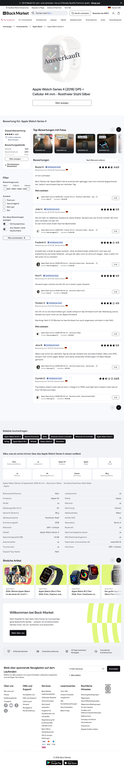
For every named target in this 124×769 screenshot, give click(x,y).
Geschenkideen (67, 707)
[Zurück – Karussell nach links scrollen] (112, 129)
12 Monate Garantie (49, 697)
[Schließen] (121, 3)
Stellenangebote (10, 698)
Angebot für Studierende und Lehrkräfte (48, 713)
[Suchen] (33, 13)
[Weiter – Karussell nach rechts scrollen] (118, 129)
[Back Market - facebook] (16, 705)
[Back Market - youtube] (11, 705)
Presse (6, 695)
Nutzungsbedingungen (90, 695)
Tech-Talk (64, 691)
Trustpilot (7, 701)
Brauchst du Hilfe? (101, 13)
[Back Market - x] (6, 711)
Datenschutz (86, 716)
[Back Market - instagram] (6, 705)
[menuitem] (41, 20)
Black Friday (65, 711)
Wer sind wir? (9, 691)
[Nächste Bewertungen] (118, 407)
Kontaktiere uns (29, 695)
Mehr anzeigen (41, 190)
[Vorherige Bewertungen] (112, 407)
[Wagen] (118, 13)
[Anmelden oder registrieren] (113, 13)
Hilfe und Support (29, 698)
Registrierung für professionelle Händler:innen (48, 723)
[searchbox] (51, 13)
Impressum (85, 726)
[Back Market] (16, 13)
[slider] (5, 189)
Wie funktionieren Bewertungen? (13, 165)
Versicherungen (48, 701)
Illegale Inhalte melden (89, 729)
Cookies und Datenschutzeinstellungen (91, 711)
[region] (77, 144)
